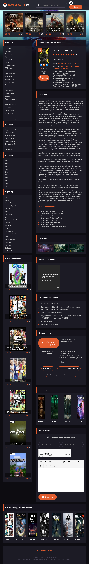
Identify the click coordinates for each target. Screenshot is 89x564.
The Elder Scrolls (11, 234)
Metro (7, 211)
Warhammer (9, 231)
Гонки (7, 71)
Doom (7, 228)
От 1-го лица (64, 68)
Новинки (8, 48)
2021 (6, 175)
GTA (6, 197)
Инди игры (8, 76)
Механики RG (10, 133)
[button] (41, 462)
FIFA (6, 237)
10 (76, 54)
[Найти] (38, 5)
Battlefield (8, 214)
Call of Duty (9, 203)
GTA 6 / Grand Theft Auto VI (9, 540)
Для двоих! (9, 149)
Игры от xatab (10, 135)
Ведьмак (8, 225)
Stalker (7, 200)
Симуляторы (9, 82)
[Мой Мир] (47, 65)
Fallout (7, 222)
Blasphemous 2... (41, 422)
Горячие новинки (64, 64)
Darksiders (8, 248)
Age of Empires (10, 239)
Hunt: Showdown (44, 540)
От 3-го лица (9, 138)
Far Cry (7, 208)
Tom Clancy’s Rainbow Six (56, 540)
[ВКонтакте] (41, 65)
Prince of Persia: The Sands (21, 540)
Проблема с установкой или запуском (61, 375)
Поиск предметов (11, 99)
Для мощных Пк (10, 147)
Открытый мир (10, 141)
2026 (6, 161)
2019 (6, 180)
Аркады (7, 62)
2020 (6, 178)
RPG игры (8, 68)
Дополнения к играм (12, 116)
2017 (6, 186)
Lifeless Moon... (54, 422)
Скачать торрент (45, 78)
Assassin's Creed (11, 220)
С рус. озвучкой (10, 130)
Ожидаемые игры (11, 119)
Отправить (49, 497)
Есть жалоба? (48, 368)
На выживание (10, 88)
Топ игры (8, 51)
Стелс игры (9, 113)
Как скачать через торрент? (69, 368)
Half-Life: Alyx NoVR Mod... (67, 422)
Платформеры (10, 65)
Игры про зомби (10, 105)
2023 (6, 169)
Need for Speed (10, 206)
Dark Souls (8, 251)
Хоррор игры (9, 79)
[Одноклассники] (44, 65)
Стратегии (8, 59)
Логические (9, 90)
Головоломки (9, 93)
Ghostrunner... (80, 422)
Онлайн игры (9, 110)
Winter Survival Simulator (68, 540)
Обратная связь (44, 550)
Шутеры (8, 57)
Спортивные (9, 85)
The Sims (8, 242)
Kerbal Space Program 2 (79, 540)
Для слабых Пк (10, 144)
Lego (6, 217)
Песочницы (9, 107)
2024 (6, 166)
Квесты (7, 96)
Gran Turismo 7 (32, 540)
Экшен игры (9, 54)
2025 (6, 163)
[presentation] (1, 25)
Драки (7, 102)
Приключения (10, 74)
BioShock (8, 245)
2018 (6, 183)
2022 (6, 172)
